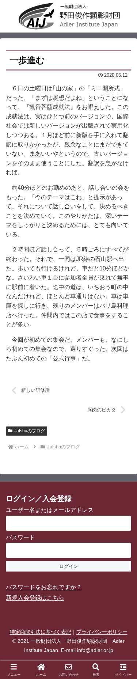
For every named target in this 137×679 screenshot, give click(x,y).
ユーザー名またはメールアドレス (50, 510)
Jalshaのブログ (29, 430)
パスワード (20, 537)
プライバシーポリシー (102, 632)
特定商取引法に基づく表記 (40, 632)
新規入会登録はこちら (35, 598)
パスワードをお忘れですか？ (44, 587)
